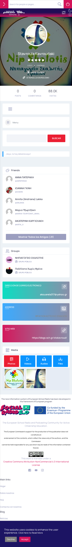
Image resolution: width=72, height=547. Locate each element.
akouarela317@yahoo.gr (53, 294)
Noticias (4, 518)
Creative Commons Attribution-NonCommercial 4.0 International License (36, 463)
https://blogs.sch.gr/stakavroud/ (49, 337)
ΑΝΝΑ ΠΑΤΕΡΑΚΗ (24, 177)
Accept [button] (24, 539)
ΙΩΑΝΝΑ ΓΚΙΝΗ (23, 188)
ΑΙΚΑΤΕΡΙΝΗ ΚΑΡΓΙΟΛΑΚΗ (29, 221)
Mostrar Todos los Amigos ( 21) (36, 236)
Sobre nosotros (7, 493)
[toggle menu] (10, 109)
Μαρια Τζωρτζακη (25, 210)
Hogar (3, 486)
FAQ (2, 500)
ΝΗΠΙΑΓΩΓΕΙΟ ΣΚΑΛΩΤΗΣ (29, 258)
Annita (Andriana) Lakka (29, 199)
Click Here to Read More (30, 532)
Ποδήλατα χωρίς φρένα (28, 268)
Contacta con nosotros (10, 506)
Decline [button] (11, 539)
